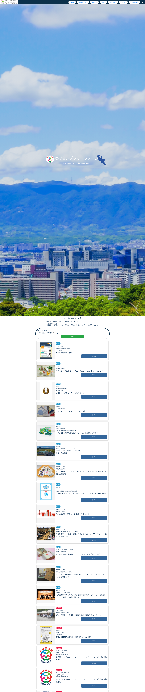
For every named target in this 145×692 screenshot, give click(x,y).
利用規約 (123, 2)
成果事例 (94, 2)
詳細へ (94, 356)
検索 (73, 336)
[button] (142, 2)
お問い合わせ (134, 2)
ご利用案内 (113, 2)
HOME (72, 2)
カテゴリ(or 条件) (42, 330)
